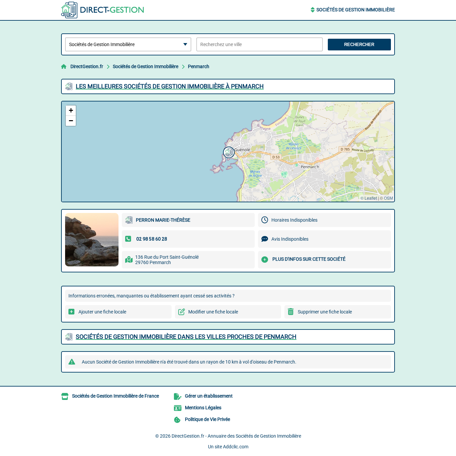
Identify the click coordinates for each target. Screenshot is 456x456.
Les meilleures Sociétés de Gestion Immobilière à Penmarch (170, 86)
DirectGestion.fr (86, 66)
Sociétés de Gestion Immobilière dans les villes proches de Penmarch (186, 336)
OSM (388, 198)
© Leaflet (369, 198)
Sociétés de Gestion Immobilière (355, 9)
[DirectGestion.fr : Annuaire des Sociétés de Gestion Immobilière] (103, 10)
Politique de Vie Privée (207, 419)
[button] (228, 152)
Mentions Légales (203, 407)
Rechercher (359, 44)
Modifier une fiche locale (213, 311)
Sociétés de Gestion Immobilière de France (115, 396)
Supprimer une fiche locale (325, 311)
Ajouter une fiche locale (102, 311)
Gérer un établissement (209, 396)
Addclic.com (235, 446)
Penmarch (198, 66)
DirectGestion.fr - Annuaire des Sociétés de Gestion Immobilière (236, 436)
